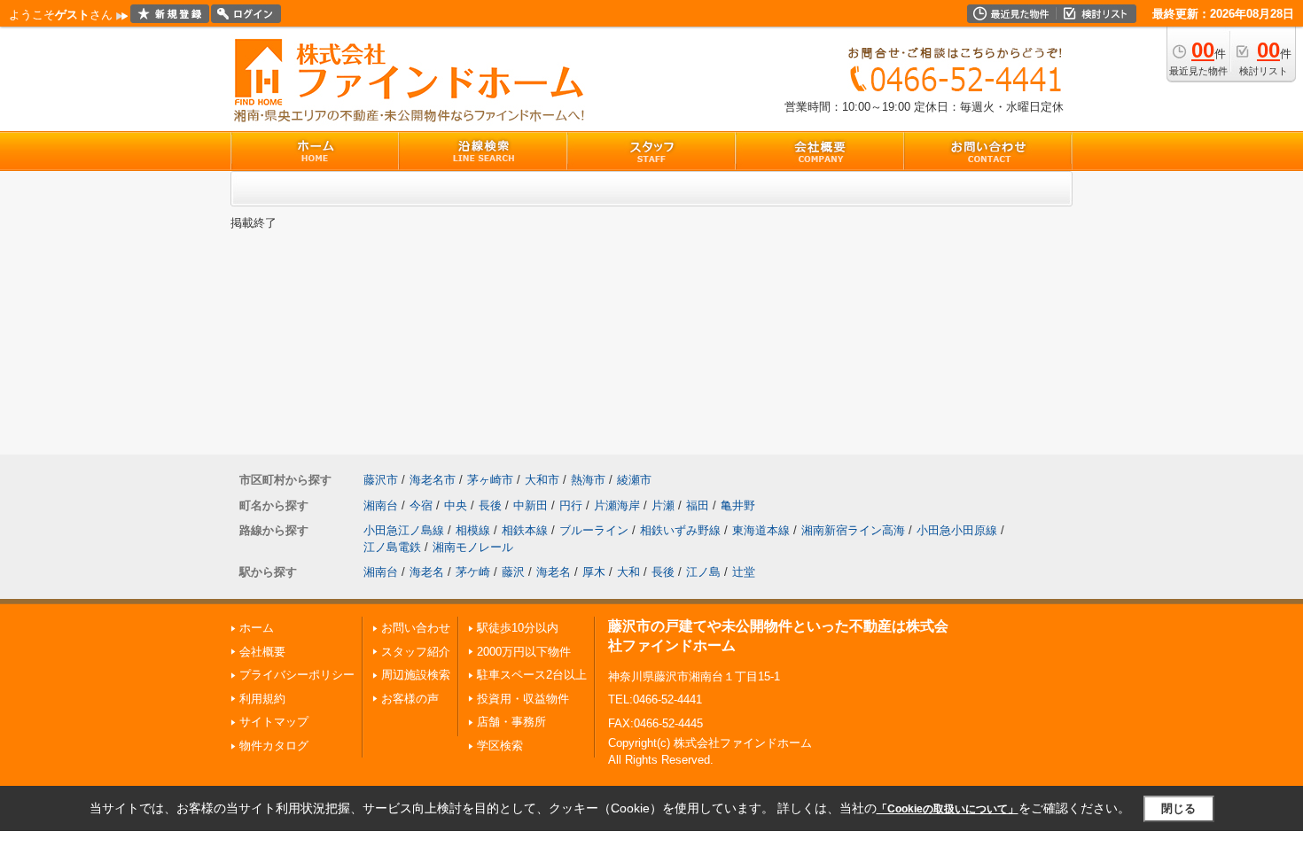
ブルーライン (593, 530)
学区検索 (500, 745)
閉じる (1178, 808)
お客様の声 (410, 698)
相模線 (473, 530)
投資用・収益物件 (523, 698)
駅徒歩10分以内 (517, 627)
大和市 (542, 479)
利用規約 (262, 698)
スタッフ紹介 (415, 651)
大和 (628, 572)
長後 (490, 505)
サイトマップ (273, 721)
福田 (697, 505)
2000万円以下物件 (524, 651)
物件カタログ (273, 745)
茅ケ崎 (473, 572)
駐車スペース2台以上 (532, 674)
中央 (455, 505)
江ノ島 (703, 572)
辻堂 (743, 572)
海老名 (427, 572)
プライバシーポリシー (297, 674)
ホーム (256, 627)
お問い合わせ (415, 627)
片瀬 (663, 505)
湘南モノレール (473, 547)
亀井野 (738, 505)
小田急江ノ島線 (403, 530)
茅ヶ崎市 (490, 479)
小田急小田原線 (957, 530)
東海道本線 (761, 530)
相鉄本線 (525, 530)
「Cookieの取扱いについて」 (947, 809)
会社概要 (262, 651)
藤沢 (513, 572)
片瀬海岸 (617, 505)
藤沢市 (380, 479)
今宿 (421, 505)
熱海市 (588, 479)
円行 (570, 505)
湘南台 (380, 505)
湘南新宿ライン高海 (853, 530)
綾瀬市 (634, 479)
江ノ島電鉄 (392, 547)
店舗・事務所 (511, 721)
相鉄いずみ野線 (680, 530)
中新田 (530, 505)
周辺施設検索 (415, 674)
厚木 (593, 572)
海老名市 (433, 479)
